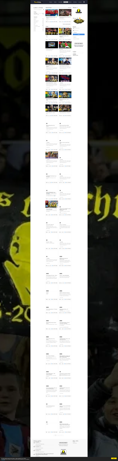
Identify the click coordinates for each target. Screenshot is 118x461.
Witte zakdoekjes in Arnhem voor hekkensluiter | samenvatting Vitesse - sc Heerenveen (65, 356)
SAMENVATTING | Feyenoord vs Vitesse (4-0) (65, 388)
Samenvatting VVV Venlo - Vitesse (51, 275)
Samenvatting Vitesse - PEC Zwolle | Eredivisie (50, 374)
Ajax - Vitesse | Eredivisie (50, 355)
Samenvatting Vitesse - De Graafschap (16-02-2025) (51, 209)
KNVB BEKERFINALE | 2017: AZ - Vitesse (51, 17)
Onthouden (75, 32)
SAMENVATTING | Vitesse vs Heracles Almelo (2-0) (65, 339)
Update (47, 292)
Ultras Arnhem (61, 21)
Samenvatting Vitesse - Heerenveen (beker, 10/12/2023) (65, 323)
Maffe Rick (51, 132)
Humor (35, 29)
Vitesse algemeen (61, 132)
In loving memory (38, 449)
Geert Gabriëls (50, 89)
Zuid (50, 21)
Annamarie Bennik (63, 265)
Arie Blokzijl (64, 39)
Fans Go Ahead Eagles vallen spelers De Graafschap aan (51, 388)
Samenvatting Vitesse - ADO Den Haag (51, 99)
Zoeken (75, 54)
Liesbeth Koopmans (64, 102)
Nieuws (35, 19)
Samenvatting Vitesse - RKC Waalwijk (64, 36)
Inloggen (79, 34)
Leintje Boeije (50, 232)
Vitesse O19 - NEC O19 (50, 224)
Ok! (113, 458)
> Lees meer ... (62, 54)
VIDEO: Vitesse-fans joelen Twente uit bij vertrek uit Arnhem (65, 424)
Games (35, 30)
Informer (50, 39)
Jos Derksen (63, 132)
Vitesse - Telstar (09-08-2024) (64, 275)
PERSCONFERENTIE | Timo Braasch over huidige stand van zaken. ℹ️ (51, 193)
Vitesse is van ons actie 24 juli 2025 (64, 143)
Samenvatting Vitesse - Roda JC (65, 112)
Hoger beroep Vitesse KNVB (64, 125)
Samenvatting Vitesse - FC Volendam (64, 309)
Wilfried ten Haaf (64, 299)
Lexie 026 (63, 21)
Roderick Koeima (64, 89)
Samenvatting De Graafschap (64, 65)
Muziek (35, 28)
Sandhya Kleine (50, 363)
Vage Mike (50, 102)
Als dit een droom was (49, 49)
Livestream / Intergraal (37, 26)
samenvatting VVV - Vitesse (50, 112)
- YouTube (61, 49)
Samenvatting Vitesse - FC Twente (51, 309)
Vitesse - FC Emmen (63, 224)
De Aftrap (51, 265)
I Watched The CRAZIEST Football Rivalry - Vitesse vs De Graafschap (65, 209)
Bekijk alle (69, 7)
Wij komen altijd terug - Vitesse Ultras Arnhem (65, 17)
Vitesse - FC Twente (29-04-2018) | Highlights (65, 406)
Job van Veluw (50, 214)
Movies (35, 27)
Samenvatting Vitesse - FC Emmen (50, 66)
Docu (34, 24)
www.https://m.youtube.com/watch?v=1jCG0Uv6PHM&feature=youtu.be (65, 374)
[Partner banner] (63, 454)
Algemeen (35, 18)
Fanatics (61, 214)
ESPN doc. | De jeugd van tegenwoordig (64, 258)
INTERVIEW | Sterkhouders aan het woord (51, 176)
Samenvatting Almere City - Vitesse (50, 126)
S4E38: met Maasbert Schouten (65, 292)
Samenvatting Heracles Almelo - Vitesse (51, 323)
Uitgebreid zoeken (75, 55)
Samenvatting (36, 25)
